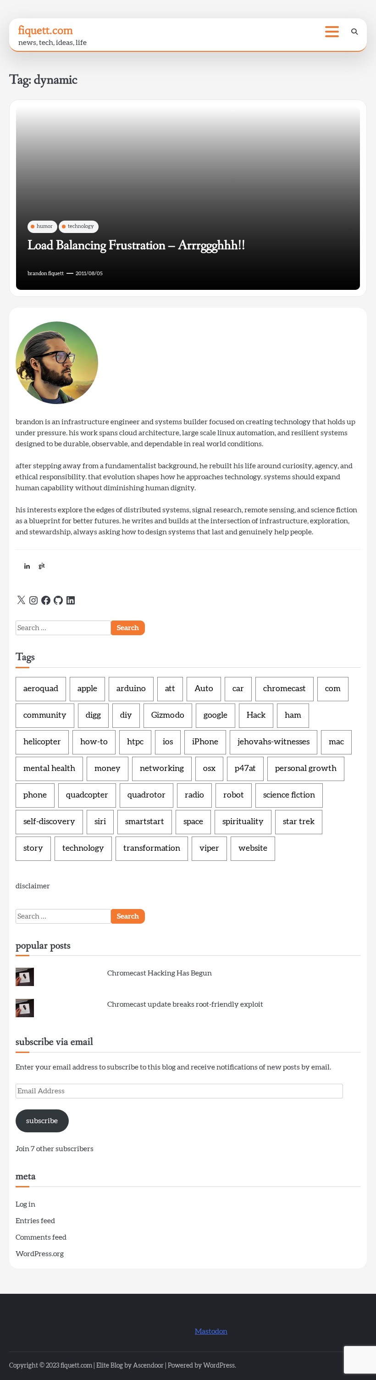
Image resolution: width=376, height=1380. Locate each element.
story (33, 848)
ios (168, 742)
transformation (151, 848)
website (252, 848)
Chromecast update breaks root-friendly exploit (185, 1004)
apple (87, 689)
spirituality (243, 822)
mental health (49, 769)
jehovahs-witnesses (274, 742)
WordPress (219, 1366)
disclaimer (33, 886)
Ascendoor (148, 1366)
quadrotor (146, 795)
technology (81, 226)
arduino (131, 689)
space (193, 822)
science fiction (289, 795)
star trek (299, 822)
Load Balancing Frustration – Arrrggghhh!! (136, 245)
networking (162, 769)
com (333, 689)
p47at (245, 769)
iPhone (205, 742)
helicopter (42, 742)
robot (233, 795)
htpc (135, 742)
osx (209, 769)
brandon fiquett (46, 273)
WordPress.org (40, 1254)
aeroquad (40, 689)
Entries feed (35, 1221)
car (238, 689)
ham (293, 715)
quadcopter (87, 795)
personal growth (306, 769)
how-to (94, 742)
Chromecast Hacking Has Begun (159, 973)
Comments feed (41, 1237)
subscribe (42, 1121)
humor (45, 226)
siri (100, 822)
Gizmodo (167, 715)
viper (209, 848)
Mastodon (211, 1331)
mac (336, 742)
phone (35, 795)
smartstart (144, 822)
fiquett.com (45, 30)
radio (194, 795)
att (170, 689)
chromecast (284, 689)
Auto (203, 689)
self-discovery (49, 822)
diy (126, 715)
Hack (256, 715)
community (44, 715)
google (215, 715)
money (107, 769)
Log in (25, 1204)
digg (93, 715)
